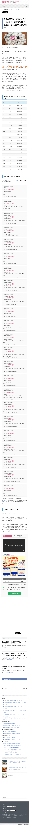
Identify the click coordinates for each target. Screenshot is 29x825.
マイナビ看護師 (14, 180)
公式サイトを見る (15, 593)
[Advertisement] (14, 612)
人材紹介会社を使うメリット (10, 731)
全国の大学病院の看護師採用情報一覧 (12, 733)
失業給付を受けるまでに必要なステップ (13, 747)
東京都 (12, 9)
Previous (5, 688)
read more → (10, 647)
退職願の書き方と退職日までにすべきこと (13, 739)
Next (24, 688)
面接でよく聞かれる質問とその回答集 (12, 727)
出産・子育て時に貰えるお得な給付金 (12, 745)
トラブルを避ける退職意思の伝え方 (12, 737)
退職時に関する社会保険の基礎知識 (12, 743)
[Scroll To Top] (26, 803)
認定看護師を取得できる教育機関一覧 (12, 755)
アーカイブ (4, 810)
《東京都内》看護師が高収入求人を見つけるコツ (14, 700)
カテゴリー (4, 806)
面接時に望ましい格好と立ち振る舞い (12, 725)
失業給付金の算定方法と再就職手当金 (12, 749)
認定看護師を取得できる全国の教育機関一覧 (16, 774)
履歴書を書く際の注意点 (9, 723)
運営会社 (20, 824)
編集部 (17, 9)
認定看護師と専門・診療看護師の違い (12, 753)
